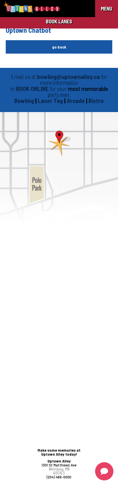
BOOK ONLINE (32, 88)
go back (59, 46)
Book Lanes (59, 21)
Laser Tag (51, 100)
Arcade (76, 100)
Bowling (24, 100)
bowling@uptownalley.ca (68, 76)
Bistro (96, 100)
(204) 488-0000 (59, 476)
